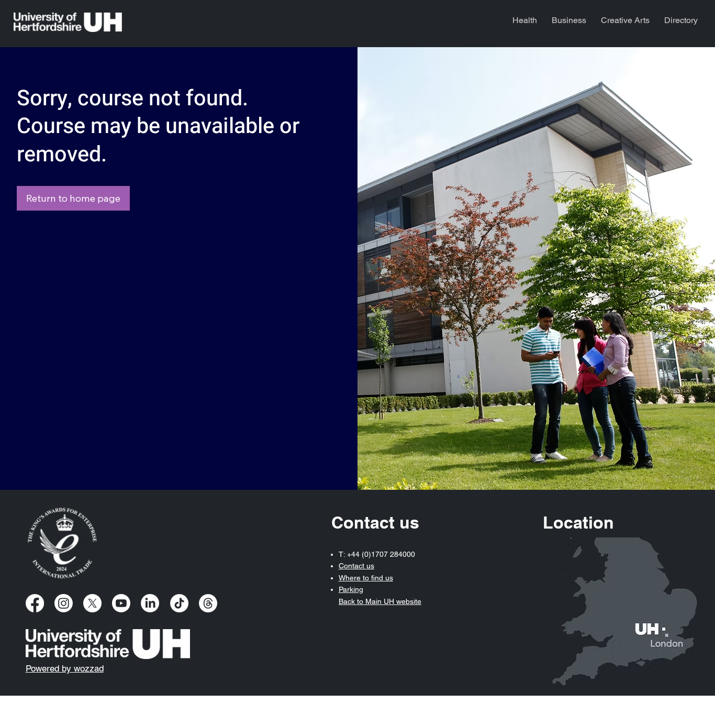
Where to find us (366, 578)
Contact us (356, 566)
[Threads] (208, 603)
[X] (92, 603)
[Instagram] (63, 603)
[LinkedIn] (150, 603)
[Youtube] (121, 603)
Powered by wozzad (65, 668)
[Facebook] (35, 603)
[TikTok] (179, 603)
